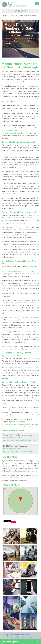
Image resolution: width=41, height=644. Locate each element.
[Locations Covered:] (2, 3)
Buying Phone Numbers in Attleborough (17, 635)
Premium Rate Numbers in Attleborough (17, 637)
